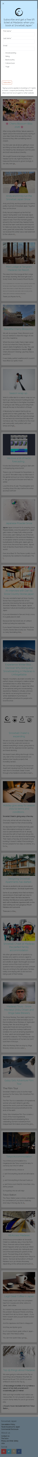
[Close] (3, 3)
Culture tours (10, 63)
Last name (7, 38)
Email (5, 46)
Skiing (7, 56)
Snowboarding (10, 53)
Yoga (7, 67)
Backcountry (10, 60)
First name (7, 31)
